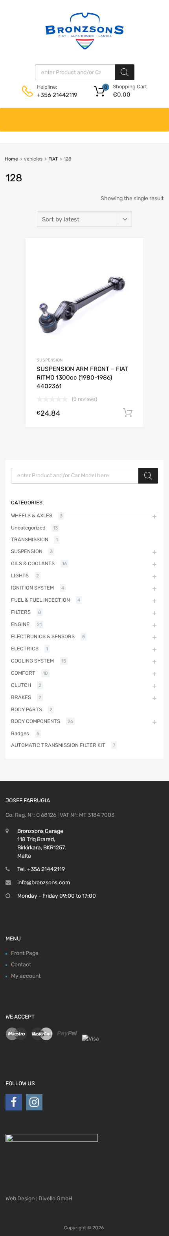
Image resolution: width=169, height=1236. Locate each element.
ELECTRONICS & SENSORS (43, 636)
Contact (21, 964)
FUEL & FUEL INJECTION (40, 600)
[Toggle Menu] (159, 116)
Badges (20, 733)
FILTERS (21, 612)
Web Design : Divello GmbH (39, 1198)
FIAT (53, 159)
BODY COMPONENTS (35, 721)
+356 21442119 (56, 95)
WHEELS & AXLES (31, 515)
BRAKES (21, 697)
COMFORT (23, 673)
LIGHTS (20, 576)
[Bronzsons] (84, 47)
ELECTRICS (25, 649)
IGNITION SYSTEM (32, 588)
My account (25, 976)
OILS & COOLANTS (33, 563)
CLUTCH (21, 685)
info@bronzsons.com (43, 882)
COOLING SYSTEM (32, 661)
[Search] (124, 72)
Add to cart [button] (127, 413)
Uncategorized (28, 528)
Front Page (25, 953)
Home (11, 159)
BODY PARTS (26, 709)
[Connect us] (14, 1102)
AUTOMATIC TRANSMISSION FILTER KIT (58, 745)
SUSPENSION (49, 360)
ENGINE (20, 624)
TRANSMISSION (29, 539)
